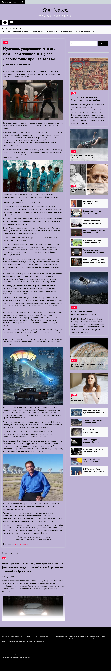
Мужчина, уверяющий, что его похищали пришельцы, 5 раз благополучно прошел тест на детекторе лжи (93, 261)
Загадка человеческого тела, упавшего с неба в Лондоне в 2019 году (92, 222)
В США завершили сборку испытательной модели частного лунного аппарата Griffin (93, 451)
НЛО (5, 42)
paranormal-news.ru (20, 544)
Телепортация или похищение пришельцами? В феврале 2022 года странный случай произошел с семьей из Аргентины (33, 567)
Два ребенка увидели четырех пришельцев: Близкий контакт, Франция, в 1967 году (94, 241)
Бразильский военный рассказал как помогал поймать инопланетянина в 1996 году (93, 212)
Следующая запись (10, 553)
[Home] (5, 22)
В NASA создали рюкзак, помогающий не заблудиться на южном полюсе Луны (92, 421)
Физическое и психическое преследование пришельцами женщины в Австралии (88, 156)
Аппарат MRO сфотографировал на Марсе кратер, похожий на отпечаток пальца (93, 431)
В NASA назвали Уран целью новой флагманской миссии (93, 470)
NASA (74, 307)
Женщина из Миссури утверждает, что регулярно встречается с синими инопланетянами (93, 202)
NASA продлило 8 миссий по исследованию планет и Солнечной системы (83, 313)
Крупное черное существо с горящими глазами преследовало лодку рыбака (94, 232)
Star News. (55, 10)
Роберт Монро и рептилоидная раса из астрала (86, 190)
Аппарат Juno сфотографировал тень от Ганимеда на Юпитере (87, 365)
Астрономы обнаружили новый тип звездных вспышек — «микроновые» (94, 460)
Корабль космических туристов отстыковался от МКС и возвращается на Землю (94, 412)
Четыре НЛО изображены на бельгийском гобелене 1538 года (86, 98)
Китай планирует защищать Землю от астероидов (91, 441)
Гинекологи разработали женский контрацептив (85, 400)
